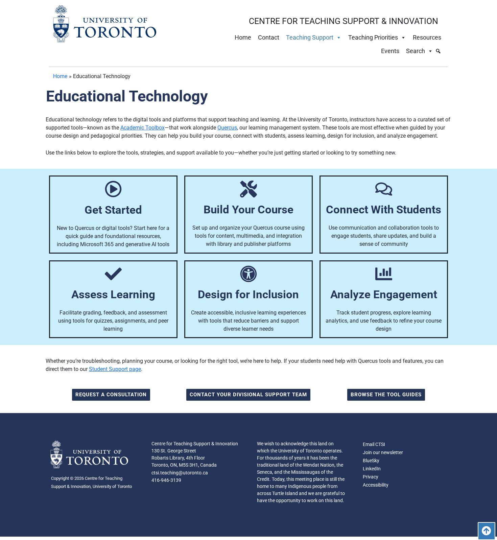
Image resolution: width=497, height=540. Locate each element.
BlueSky (371, 460)
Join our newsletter (383, 452)
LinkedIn (372, 468)
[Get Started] (113, 189)
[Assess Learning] (113, 273)
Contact (268, 37)
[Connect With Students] (383, 189)
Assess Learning (113, 294)
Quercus (227, 127)
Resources (427, 37)
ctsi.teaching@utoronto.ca (179, 472)
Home (243, 37)
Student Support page (115, 369)
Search (415, 50)
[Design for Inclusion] (248, 273)
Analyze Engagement (383, 294)
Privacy (370, 476)
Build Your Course (248, 209)
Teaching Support (309, 37)
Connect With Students (383, 209)
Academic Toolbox (142, 127)
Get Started (113, 209)
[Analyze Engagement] (383, 273)
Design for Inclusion (248, 294)
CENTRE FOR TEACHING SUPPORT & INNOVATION (343, 21)
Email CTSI (374, 444)
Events (390, 50)
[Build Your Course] (248, 189)
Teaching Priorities (373, 37)
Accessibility (375, 485)
